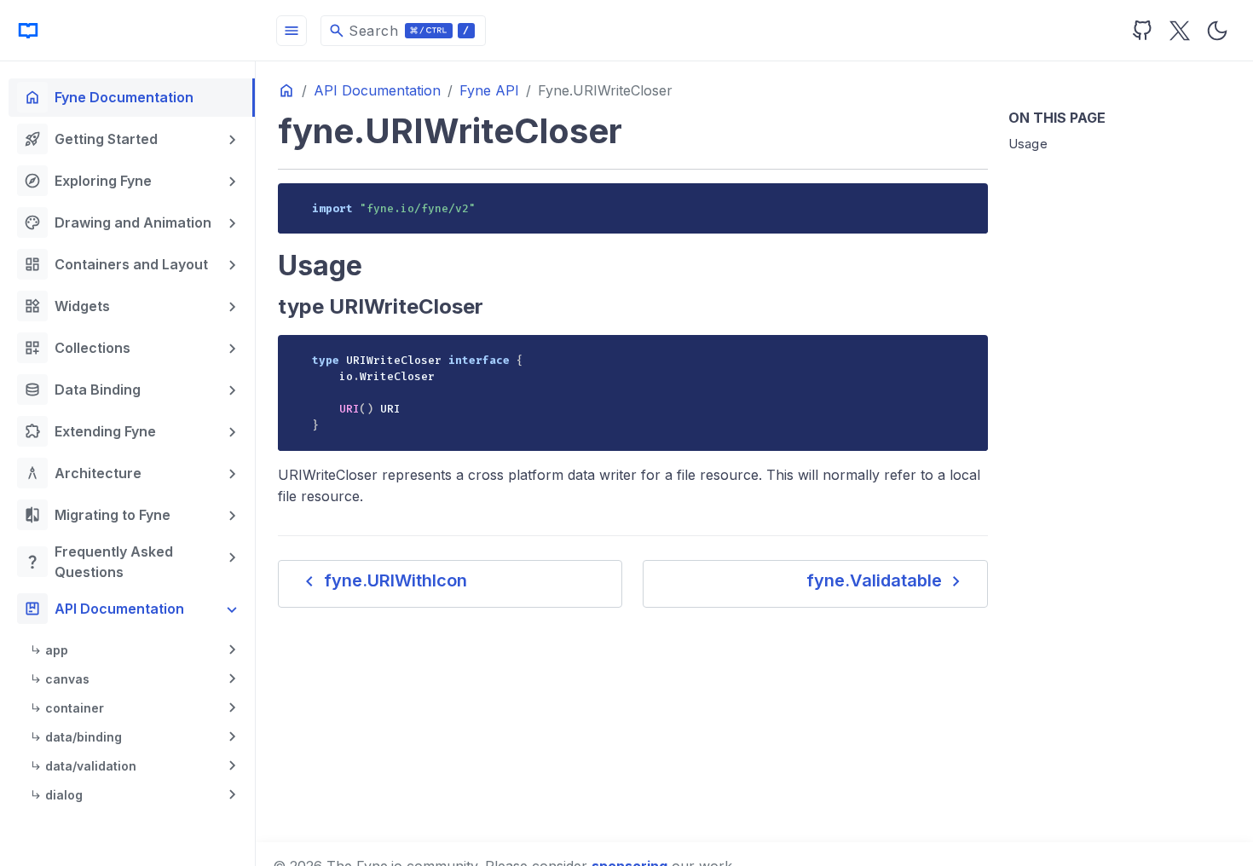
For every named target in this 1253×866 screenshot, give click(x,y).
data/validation (90, 766)
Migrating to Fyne (97, 515)
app (56, 650)
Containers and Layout (116, 264)
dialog (64, 795)
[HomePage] (128, 30)
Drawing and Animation (117, 222)
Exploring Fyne (88, 180)
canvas (67, 679)
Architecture (82, 473)
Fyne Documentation (108, 97)
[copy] (968, 202)
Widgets (67, 306)
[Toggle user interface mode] (1217, 30)
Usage (1028, 144)
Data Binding (82, 389)
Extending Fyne (90, 431)
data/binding (83, 737)
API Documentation (104, 608)
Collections (77, 348)
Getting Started (91, 139)
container (74, 708)
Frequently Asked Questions (98, 561)
